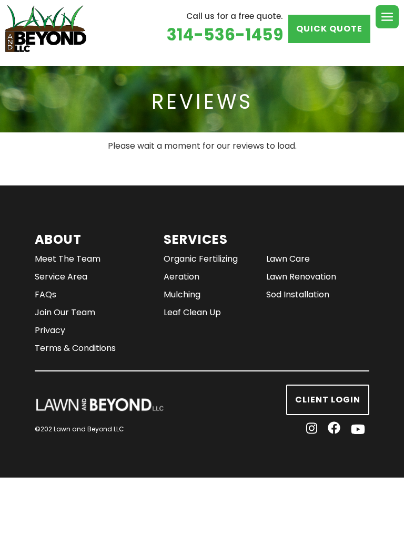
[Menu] (387, 16)
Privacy (50, 330)
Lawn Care (288, 259)
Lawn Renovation (301, 277)
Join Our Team (65, 312)
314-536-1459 (225, 35)
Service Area (61, 277)
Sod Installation (297, 294)
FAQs (45, 294)
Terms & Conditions (75, 348)
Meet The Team (67, 259)
